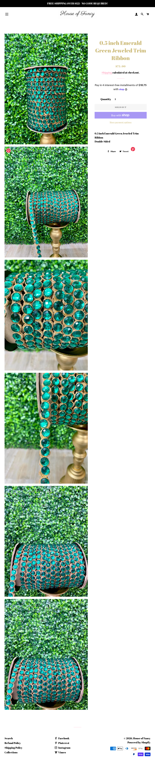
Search (9, 738)
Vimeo (62, 752)
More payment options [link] (121, 122)
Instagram (64, 747)
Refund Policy (13, 743)
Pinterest (63, 743)
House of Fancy (141, 738)
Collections (11, 752)
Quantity (106, 99)
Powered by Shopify (138, 742)
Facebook (63, 738)
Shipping (107, 72)
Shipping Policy (13, 747)
